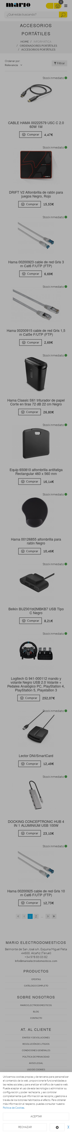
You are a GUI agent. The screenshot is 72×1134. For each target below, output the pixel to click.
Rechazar (25, 1127)
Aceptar (36, 1116)
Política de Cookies (13, 1107)
